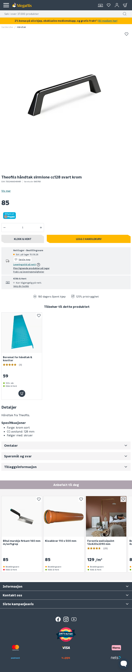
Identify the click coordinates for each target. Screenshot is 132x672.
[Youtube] (73, 619)
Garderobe (7, 26)
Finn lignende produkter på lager (31, 268)
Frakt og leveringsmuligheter (28, 271)
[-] (4, 227)
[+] (41, 227)
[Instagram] (66, 619)
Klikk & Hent (22, 239)
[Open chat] (123, 663)
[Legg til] (21, 393)
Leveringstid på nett (24, 264)
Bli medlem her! (107, 20)
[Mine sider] (108, 5)
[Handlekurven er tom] (125, 5)
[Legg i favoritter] (126, 34)
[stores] (100, 5)
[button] (124, 13)
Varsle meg (24, 259)
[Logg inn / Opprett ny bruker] (117, 5)
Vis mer (6, 191)
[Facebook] (58, 619)
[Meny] (6, 5)
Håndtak (21, 26)
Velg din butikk (21, 286)
